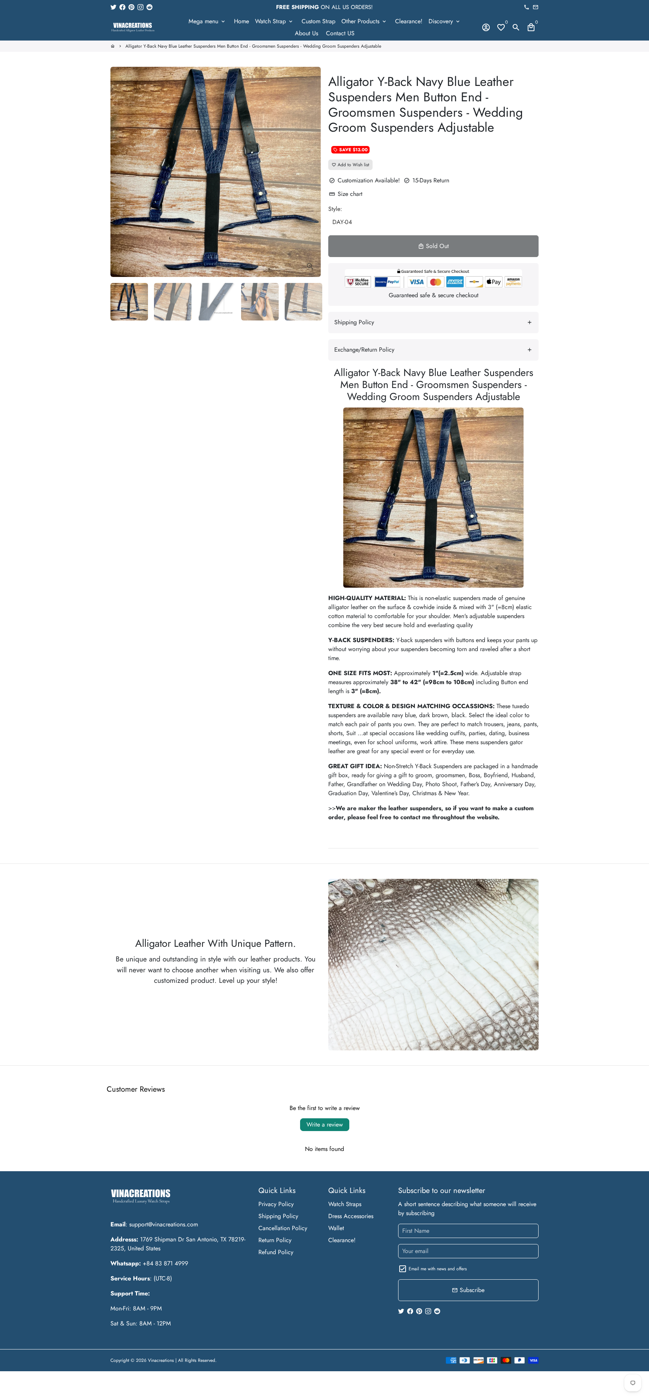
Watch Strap (274, 21)
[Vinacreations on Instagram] (140, 7)
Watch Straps (344, 1204)
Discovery (445, 21)
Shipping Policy (278, 1216)
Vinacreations (161, 1360)
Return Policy (274, 1240)
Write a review (324, 1124)
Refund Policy (275, 1252)
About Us (306, 33)
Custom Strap (318, 21)
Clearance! (409, 21)
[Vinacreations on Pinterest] (131, 7)
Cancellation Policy (282, 1228)
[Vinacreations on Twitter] (113, 7)
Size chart (345, 194)
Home (241, 21)
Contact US (340, 33)
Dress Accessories (350, 1216)
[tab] (433, 322)
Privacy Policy (276, 1204)
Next (310, 172)
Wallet (336, 1228)
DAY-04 (342, 222)
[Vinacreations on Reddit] (149, 7)
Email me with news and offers (438, 1268)
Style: (335, 209)
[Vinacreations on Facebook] (122, 7)
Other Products (364, 21)
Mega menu (207, 21)
